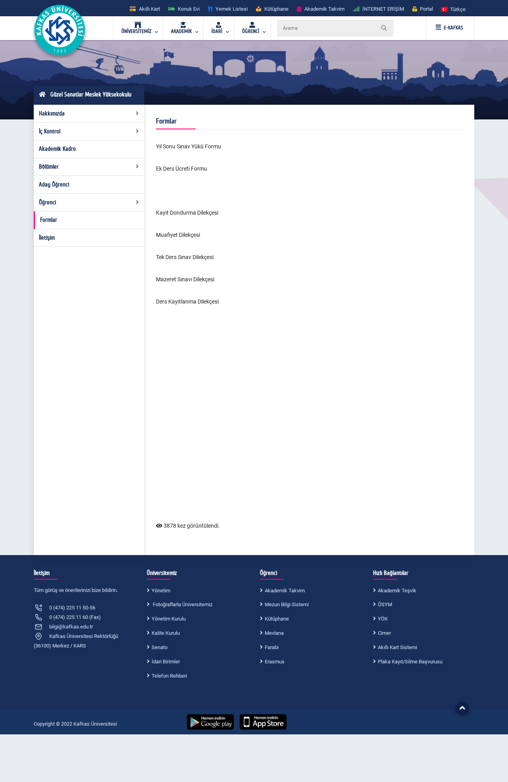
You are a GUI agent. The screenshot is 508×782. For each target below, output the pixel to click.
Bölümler (49, 166)
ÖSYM (385, 604)
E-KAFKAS (453, 28)
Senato (159, 647)
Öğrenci (47, 202)
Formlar (48, 219)
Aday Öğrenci (54, 184)
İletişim (47, 237)
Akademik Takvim (285, 591)
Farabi (272, 647)
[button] (453, 9)
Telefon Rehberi (169, 676)
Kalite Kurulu (166, 633)
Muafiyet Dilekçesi (178, 235)
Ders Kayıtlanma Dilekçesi (187, 301)
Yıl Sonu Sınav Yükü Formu (188, 146)
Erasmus (275, 662)
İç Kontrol (49, 131)
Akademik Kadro (57, 148)
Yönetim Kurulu (169, 619)
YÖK (383, 619)
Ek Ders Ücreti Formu (181, 168)
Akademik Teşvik (397, 591)
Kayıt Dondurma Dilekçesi (187, 212)
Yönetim (161, 591)
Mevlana (274, 633)
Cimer (384, 633)
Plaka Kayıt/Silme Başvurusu (410, 662)
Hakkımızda (52, 113)
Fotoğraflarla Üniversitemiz (182, 604)
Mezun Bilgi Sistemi (287, 604)
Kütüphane (277, 619)
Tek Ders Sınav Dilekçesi (185, 257)
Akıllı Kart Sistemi (397, 647)
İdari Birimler (166, 662)
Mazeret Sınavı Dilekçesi (185, 279)
